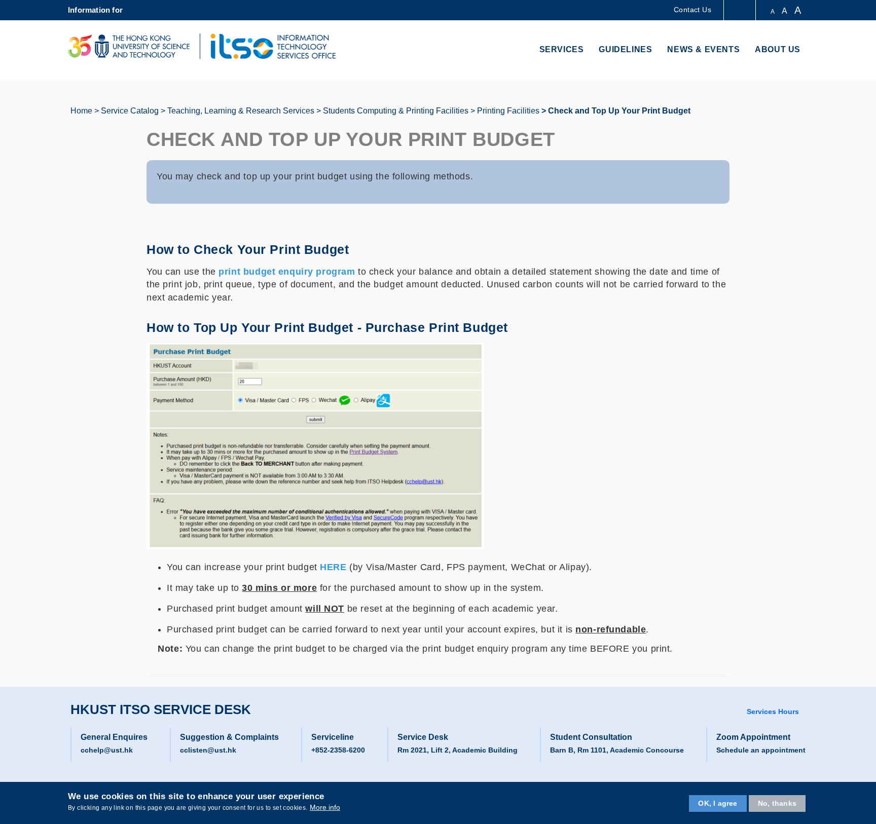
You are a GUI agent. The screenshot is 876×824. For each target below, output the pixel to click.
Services (561, 49)
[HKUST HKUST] (129, 46)
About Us (777, 49)
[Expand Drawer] (740, 10)
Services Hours (773, 711)
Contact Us (692, 10)
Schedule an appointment (761, 750)
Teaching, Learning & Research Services (240, 110)
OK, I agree (717, 803)
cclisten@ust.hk (208, 750)
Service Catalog (130, 110)
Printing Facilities (508, 110)
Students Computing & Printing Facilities (395, 110)
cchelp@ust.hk (107, 750)
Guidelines (625, 49)
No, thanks (777, 803)
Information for (95, 10)
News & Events (703, 49)
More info (325, 808)
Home (81, 110)
